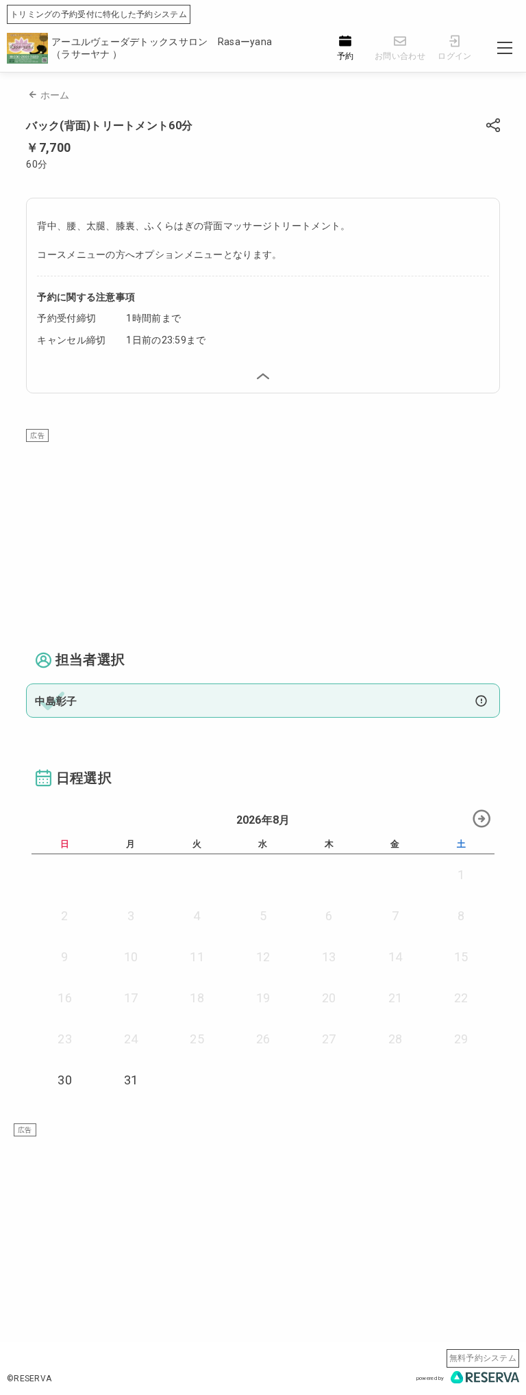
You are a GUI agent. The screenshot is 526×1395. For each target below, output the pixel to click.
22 (461, 998)
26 (263, 1039)
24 (131, 1039)
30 (65, 1080)
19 (263, 998)
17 (131, 998)
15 (461, 957)
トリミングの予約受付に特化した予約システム (98, 14)
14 (395, 957)
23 (65, 1039)
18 (197, 998)
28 (395, 1039)
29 (461, 1039)
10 (131, 957)
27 (329, 1039)
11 (197, 957)
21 (395, 998)
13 (329, 957)
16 (65, 998)
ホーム (55, 95)
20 (329, 998)
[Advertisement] (263, 538)
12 (263, 957)
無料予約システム (482, 1358)
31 (131, 1080)
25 (197, 1039)
